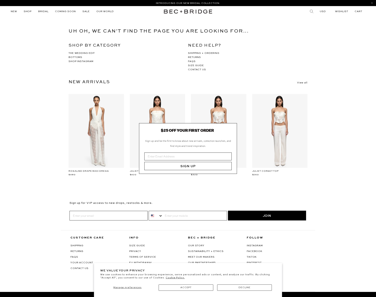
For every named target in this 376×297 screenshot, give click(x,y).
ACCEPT (186, 287)
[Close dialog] (232, 128)
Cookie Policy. (175, 278)
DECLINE (244, 287)
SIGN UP (188, 166)
